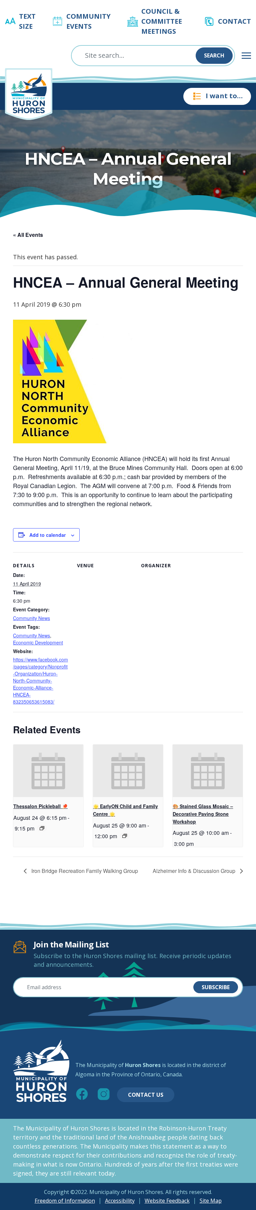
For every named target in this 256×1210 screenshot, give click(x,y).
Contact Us (145, 1094)
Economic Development (38, 642)
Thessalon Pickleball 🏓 (40, 806)
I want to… (224, 95)
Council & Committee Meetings (161, 21)
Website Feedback (167, 1200)
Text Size (27, 21)
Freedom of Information (65, 1200)
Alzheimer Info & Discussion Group (195, 871)
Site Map (211, 1200)
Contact (234, 21)
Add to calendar (47, 535)
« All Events (28, 235)
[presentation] (48, 771)
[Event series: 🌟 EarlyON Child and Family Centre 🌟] (124, 836)
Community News (31, 618)
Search (214, 55)
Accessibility (120, 1200)
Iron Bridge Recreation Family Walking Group (84, 871)
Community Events (88, 21)
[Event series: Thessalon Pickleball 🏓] (42, 828)
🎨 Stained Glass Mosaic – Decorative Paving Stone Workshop (203, 813)
